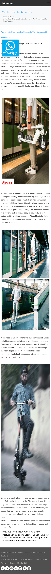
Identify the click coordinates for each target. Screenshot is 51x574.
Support (27, 552)
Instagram (20, 568)
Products (20, 552)
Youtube (11, 568)
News (11, 17)
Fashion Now (11, 552)
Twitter (7, 568)
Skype (25, 568)
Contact (4, 556)
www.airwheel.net (13, 559)
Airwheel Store (16, 568)
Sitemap (34, 552)
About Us (41, 552)
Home (5, 17)
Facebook (3, 568)
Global (29, 568)
